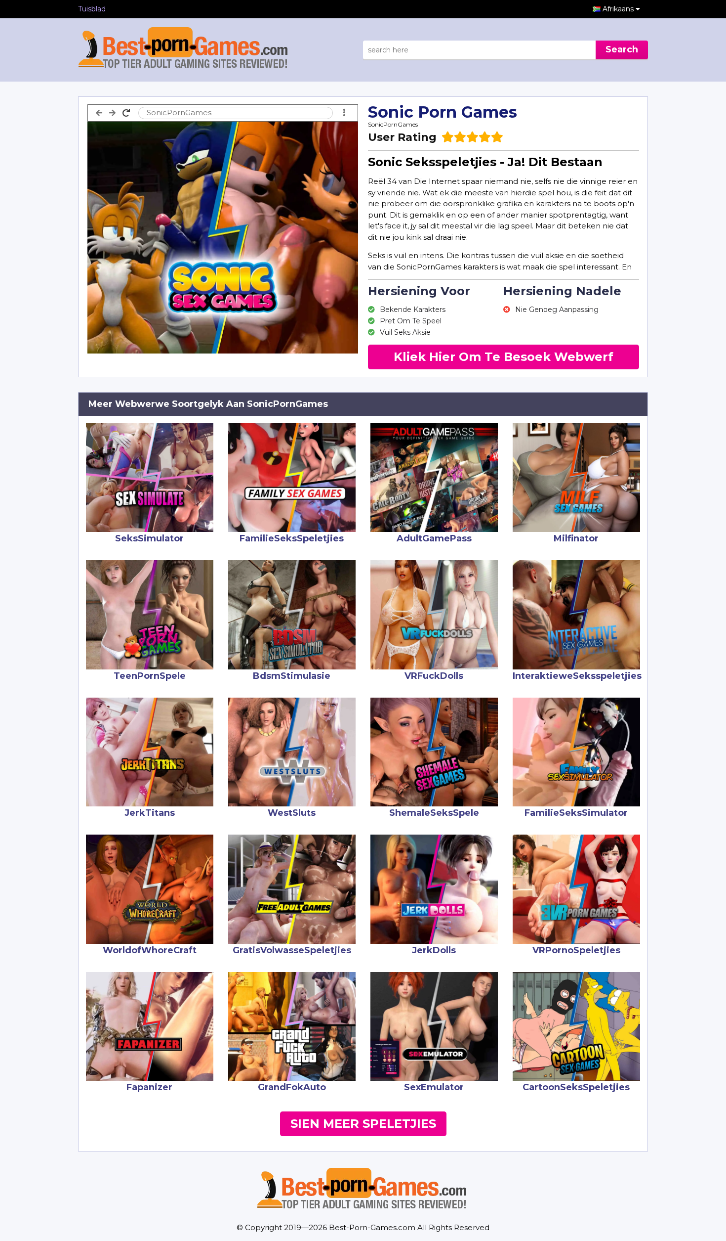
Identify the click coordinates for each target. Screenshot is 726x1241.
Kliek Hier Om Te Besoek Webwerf (503, 357)
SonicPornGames (393, 124)
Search (621, 49)
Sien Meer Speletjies (363, 1123)
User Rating (402, 137)
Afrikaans (619, 8)
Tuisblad (92, 8)
